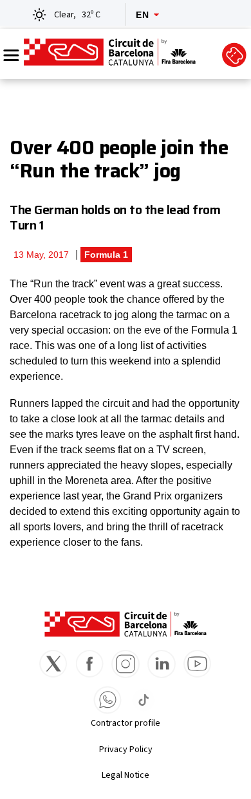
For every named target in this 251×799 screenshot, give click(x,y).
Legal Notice (125, 775)
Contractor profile (125, 723)
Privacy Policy (126, 749)
